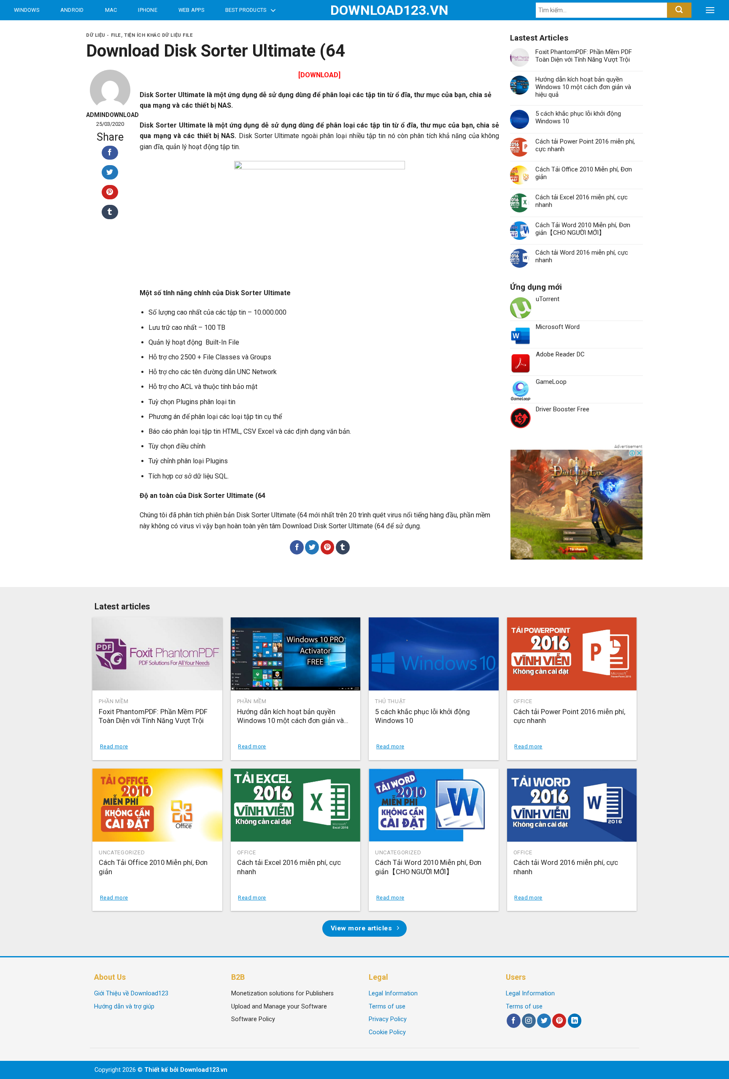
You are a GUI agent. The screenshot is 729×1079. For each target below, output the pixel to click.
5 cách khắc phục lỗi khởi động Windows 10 (578, 117)
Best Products (245, 10)
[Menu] (710, 10)
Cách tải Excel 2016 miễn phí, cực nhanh (581, 201)
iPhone (147, 10)
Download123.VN (364, 10)
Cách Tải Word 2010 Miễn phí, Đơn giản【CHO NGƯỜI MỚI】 (582, 228)
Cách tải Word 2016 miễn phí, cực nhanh (581, 256)
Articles (29, 30)
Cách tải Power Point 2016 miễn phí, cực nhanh (585, 145)
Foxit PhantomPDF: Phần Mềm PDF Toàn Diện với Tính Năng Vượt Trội (583, 55)
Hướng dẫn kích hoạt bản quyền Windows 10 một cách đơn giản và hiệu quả (583, 87)
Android (72, 10)
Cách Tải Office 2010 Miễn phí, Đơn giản (583, 173)
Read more (114, 746)
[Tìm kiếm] (679, 10)
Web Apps (191, 10)
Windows (26, 10)
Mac (111, 10)
